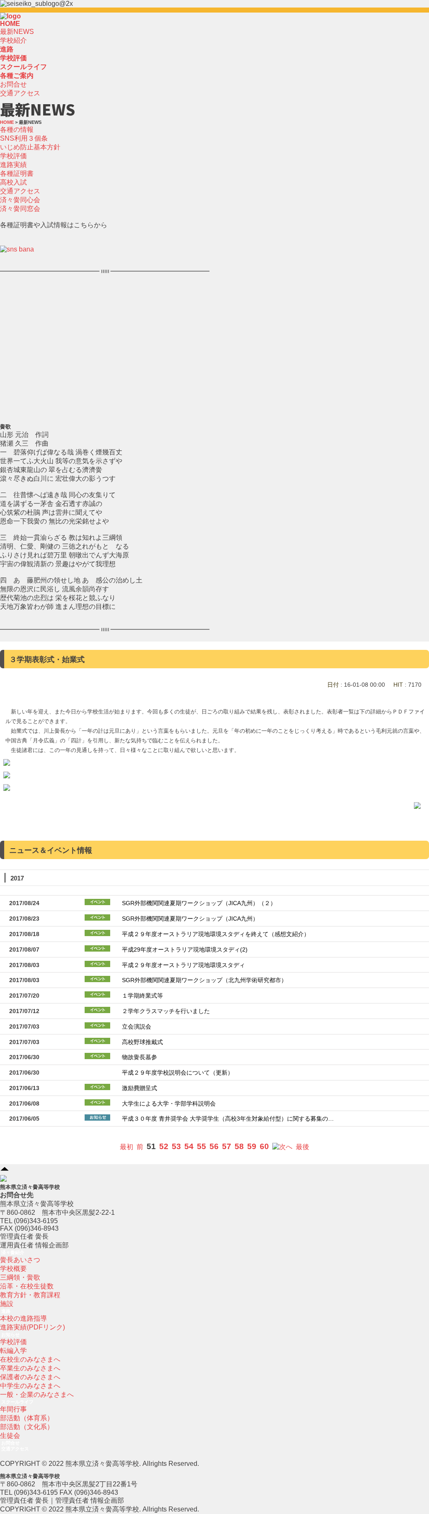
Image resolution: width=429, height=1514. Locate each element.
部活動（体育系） (27, 1418)
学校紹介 (13, 40)
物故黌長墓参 (139, 1057)
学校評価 (13, 155)
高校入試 (13, 182)
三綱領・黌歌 (20, 1277)
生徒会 (10, 1435)
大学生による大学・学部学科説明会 (169, 1104)
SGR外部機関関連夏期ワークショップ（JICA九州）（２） (199, 903)
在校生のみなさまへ (30, 1359)
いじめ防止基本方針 (30, 147)
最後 (302, 1146)
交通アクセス (20, 93)
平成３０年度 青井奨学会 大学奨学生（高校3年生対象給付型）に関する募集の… (228, 1119)
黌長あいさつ (20, 1259)
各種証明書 (17, 173)
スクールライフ (17, 1401)
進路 (5, 1311)
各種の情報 (17, 129)
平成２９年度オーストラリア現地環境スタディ (183, 965)
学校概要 (13, 1268)
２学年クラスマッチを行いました (166, 1011)
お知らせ (10, 1334)
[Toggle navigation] (23, 18)
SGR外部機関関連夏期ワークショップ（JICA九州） (190, 919)
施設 (6, 1303)
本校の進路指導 (23, 1318)
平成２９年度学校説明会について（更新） (177, 1073)
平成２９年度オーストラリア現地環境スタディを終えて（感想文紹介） (216, 934)
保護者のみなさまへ (30, 1377)
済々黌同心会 (20, 199)
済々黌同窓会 (20, 208)
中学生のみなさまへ (30, 1385)
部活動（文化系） (27, 1426)
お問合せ (13, 84)
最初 (126, 1146)
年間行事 (13, 1409)
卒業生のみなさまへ (30, 1368)
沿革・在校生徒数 (27, 1286)
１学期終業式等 (142, 996)
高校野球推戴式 (142, 1042)
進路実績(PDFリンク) (32, 1327)
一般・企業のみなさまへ (37, 1394)
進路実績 (13, 164)
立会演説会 (136, 1027)
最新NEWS (17, 31)
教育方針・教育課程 (30, 1294)
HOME (10, 23)
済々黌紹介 (12, 1252)
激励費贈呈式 (139, 1088)
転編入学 (13, 1350)
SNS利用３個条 (24, 138)
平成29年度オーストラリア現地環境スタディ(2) (185, 950)
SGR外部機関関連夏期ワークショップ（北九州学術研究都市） (204, 980)
